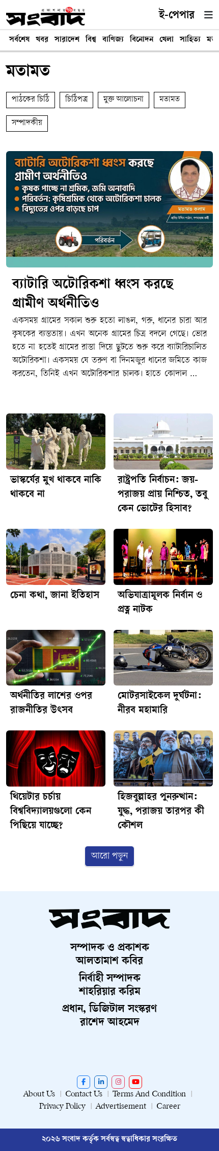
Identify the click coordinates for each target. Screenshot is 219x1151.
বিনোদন (141, 40)
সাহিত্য (190, 40)
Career (168, 1107)
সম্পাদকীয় (27, 123)
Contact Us (83, 1094)
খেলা (166, 40)
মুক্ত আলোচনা (123, 99)
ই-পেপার (177, 16)
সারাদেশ (66, 40)
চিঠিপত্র (76, 99)
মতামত (169, 99)
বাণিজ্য (113, 40)
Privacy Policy (62, 1107)
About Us (39, 1094)
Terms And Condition (149, 1094)
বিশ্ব (91, 40)
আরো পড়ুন (109, 856)
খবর (42, 40)
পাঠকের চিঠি (30, 99)
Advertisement (121, 1107)
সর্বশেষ (19, 40)
